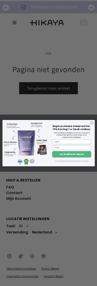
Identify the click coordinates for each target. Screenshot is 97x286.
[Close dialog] (91, 122)
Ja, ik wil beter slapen (71, 154)
